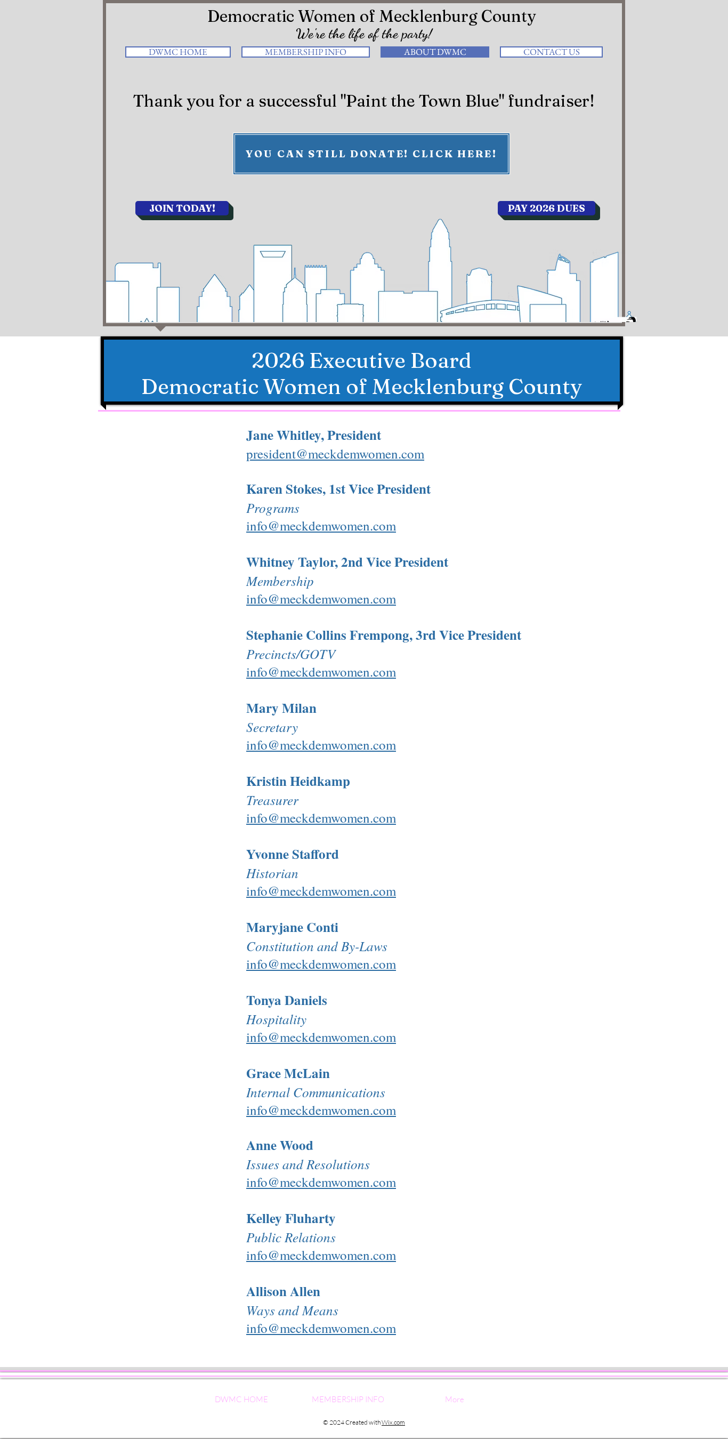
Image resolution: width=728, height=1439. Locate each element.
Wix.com (393, 1422)
